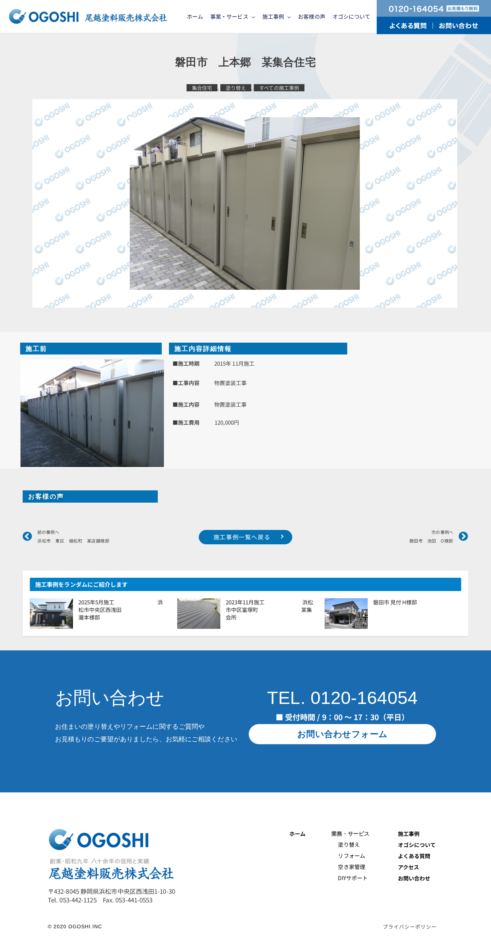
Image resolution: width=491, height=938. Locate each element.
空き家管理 (348, 866)
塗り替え (236, 87)
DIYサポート (349, 878)
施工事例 (408, 833)
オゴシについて (417, 844)
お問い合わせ (414, 878)
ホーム (297, 833)
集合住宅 (202, 87)
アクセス (408, 867)
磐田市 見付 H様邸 (395, 602)
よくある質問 (414, 856)
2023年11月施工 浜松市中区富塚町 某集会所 (269, 609)
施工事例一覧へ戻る (242, 536)
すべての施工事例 (279, 87)
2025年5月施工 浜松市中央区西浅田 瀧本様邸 (124, 609)
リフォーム (348, 855)
